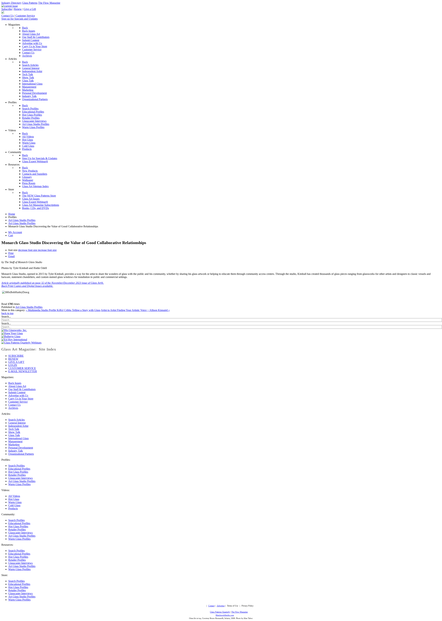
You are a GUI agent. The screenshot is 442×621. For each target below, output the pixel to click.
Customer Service (25, 15)
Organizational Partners (21, 453)
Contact (211, 606)
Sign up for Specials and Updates (19, 18)
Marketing (14, 444)
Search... (6, 316)
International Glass (18, 438)
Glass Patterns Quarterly (220, 612)
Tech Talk (13, 429)
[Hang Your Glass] (12, 333)
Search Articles (16, 419)
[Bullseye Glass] (10, 336)
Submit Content (16, 392)
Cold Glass (14, 505)
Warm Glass (15, 502)
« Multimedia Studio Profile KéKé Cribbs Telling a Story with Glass (63, 310)
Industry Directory (11, 2)
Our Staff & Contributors (22, 389)
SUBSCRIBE (16, 355)
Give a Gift (30, 9)
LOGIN (12, 365)
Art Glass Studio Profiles (28, 307)
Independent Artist (18, 425)
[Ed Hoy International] (14, 339)
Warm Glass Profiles (19, 484)
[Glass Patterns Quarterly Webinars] (21, 342)
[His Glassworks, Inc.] (14, 330)
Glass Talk (14, 435)
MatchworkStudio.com (225, 615)
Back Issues (14, 383)
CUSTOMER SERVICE (22, 368)
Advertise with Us (18, 395)
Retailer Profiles (17, 474)
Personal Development (20, 447)
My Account (15, 232)
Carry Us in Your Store (20, 398)
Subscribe (6, 9)
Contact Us (7, 15)
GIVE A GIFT (16, 362)
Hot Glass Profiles (18, 471)
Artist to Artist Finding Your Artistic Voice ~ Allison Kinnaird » (135, 310)
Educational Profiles (19, 468)
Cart (10, 235)
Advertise (221, 606)
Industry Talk (15, 450)
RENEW (13, 358)
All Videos (14, 496)
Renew (18, 9)
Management (15, 441)
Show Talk (14, 432)
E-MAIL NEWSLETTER (22, 371)
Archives (13, 407)
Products (13, 508)
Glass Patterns (29, 2)
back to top (7, 313)
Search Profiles (16, 465)
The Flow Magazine (49, 2)
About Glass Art (17, 386)
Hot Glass (13, 499)
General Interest (17, 422)
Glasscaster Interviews (20, 478)
